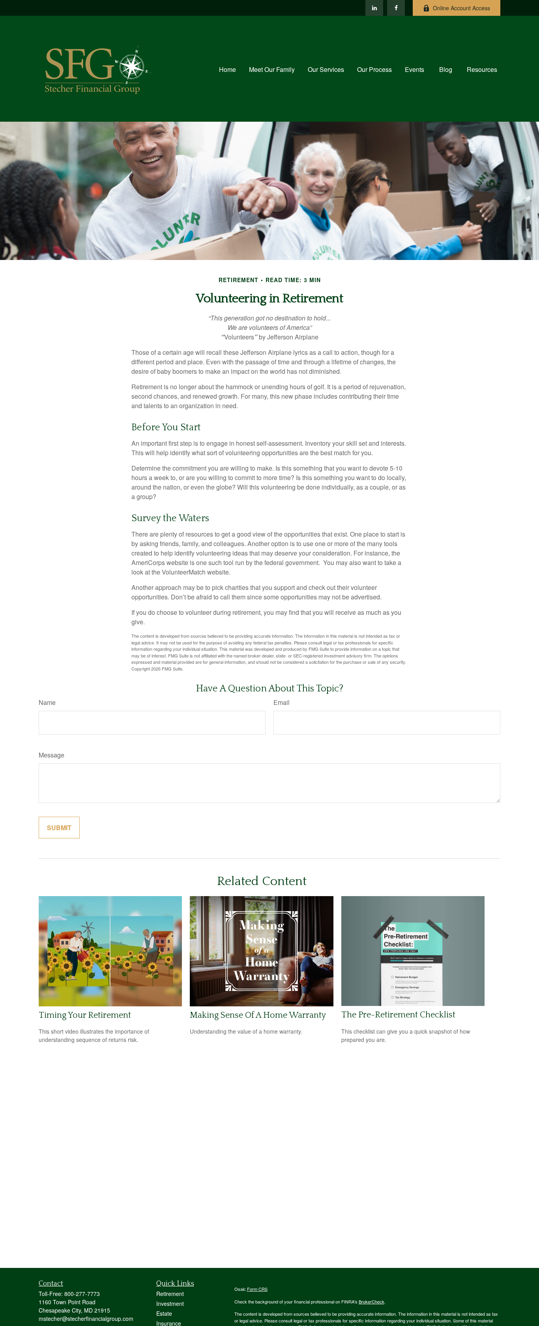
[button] (227, 68)
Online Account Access (461, 8)
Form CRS (257, 1289)
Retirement (170, 1294)
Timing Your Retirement (85, 1015)
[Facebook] (396, 8)
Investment (170, 1303)
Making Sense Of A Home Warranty (258, 1015)
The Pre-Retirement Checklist (398, 1015)
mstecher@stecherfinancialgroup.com (86, 1318)
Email (281, 702)
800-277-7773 (82, 1294)
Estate (164, 1313)
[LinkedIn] (374, 8)
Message (51, 754)
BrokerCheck (371, 1301)
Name (47, 702)
